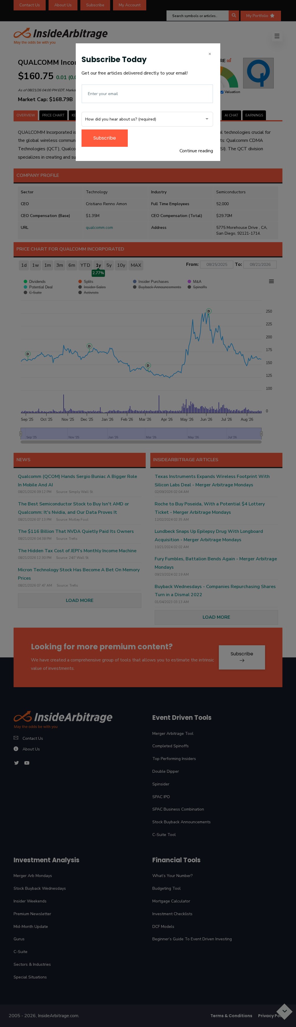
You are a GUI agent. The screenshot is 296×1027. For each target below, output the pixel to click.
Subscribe (104, 138)
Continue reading (196, 151)
